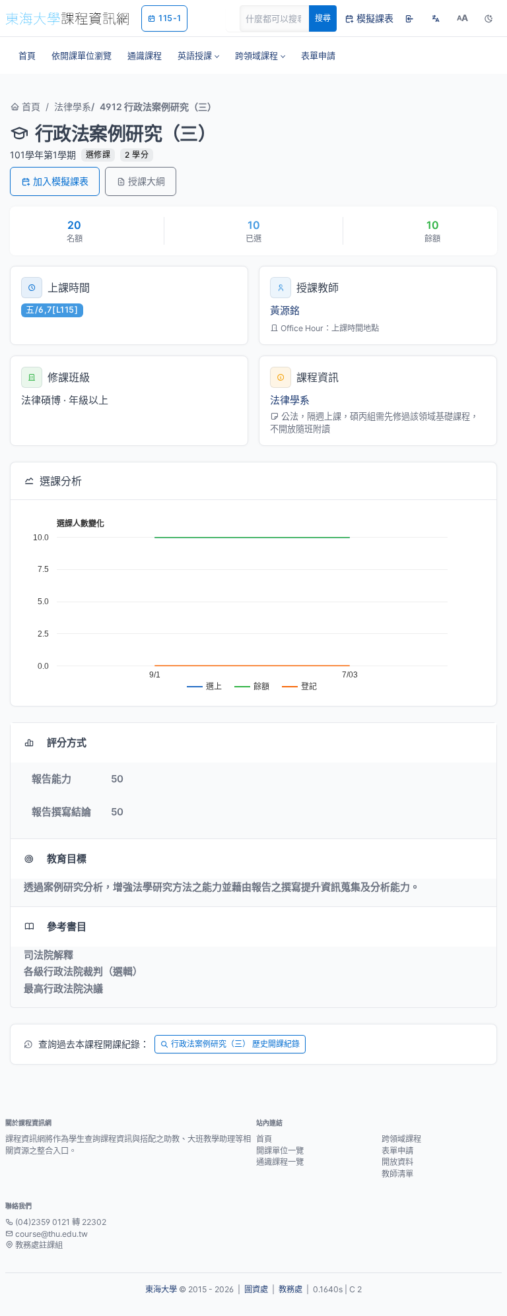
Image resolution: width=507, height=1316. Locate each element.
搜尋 (323, 18)
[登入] (409, 18)
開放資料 (397, 1162)
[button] (198, 55)
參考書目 (66, 926)
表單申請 (397, 1151)
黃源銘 (285, 310)
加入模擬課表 (60, 181)
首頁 (29, 106)
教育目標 (66, 858)
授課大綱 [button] (146, 181)
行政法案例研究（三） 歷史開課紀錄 (235, 1044)
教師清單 (397, 1174)
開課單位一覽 (280, 1151)
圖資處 (256, 1289)
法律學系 (72, 106)
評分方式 (66, 742)
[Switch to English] (435, 18)
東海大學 (161, 1289)
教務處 (290, 1289)
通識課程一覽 (280, 1162)
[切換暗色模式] (488, 18)
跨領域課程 (401, 1139)
